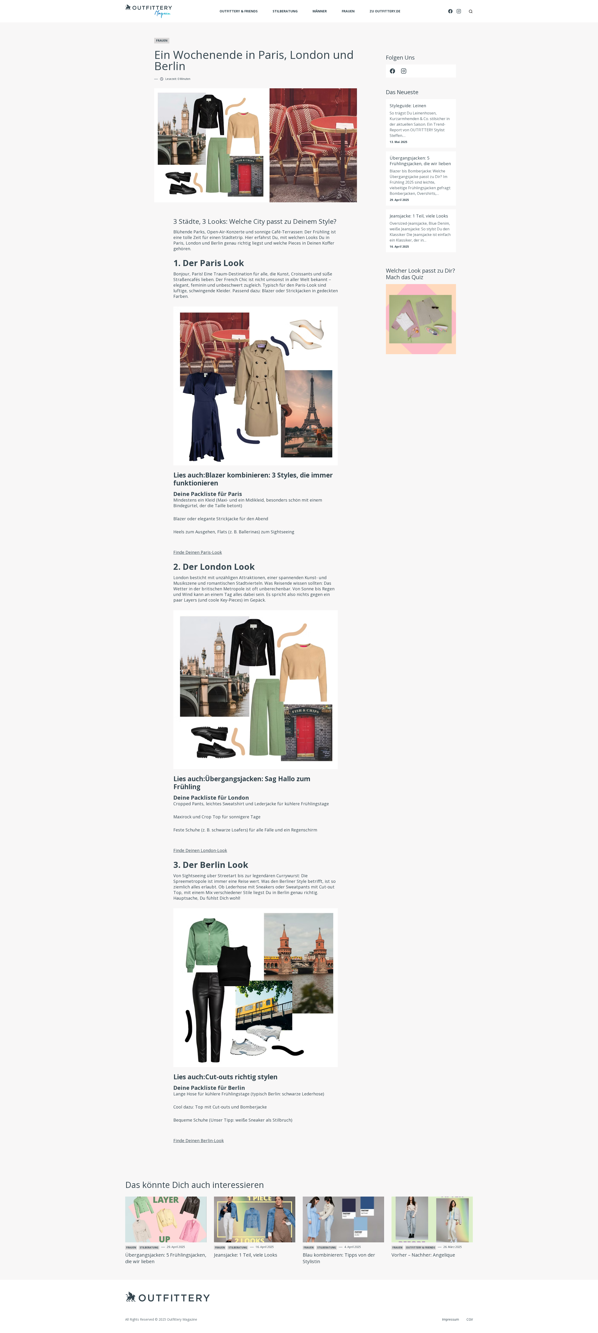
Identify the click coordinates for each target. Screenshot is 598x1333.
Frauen (348, 11)
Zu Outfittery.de (385, 11)
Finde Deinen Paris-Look (197, 552)
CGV (469, 1319)
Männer (320, 11)
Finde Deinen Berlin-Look (198, 1140)
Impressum (450, 1319)
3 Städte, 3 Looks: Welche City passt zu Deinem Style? (254, 221)
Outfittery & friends (239, 11)
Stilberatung (285, 11)
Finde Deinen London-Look (200, 850)
